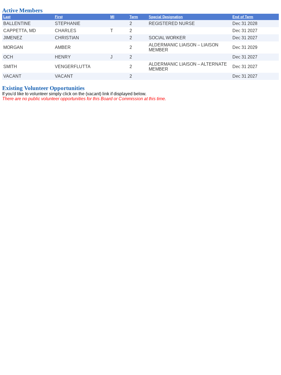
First (59, 17)
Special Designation (166, 17)
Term (134, 17)
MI (112, 17)
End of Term (242, 17)
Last (6, 17)
